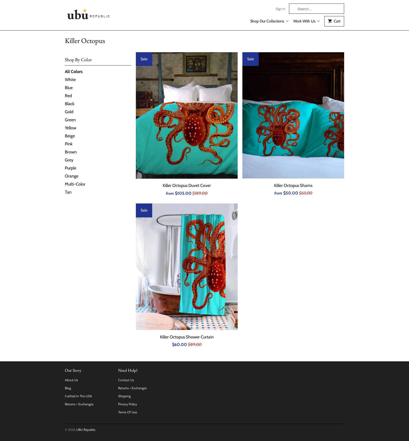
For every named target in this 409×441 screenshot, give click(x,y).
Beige (70, 135)
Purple (70, 168)
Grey (69, 160)
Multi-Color (75, 184)
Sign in (280, 9)
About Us (71, 380)
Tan (68, 192)
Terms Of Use (127, 412)
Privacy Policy (127, 404)
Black (69, 103)
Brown (71, 152)
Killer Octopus (85, 40)
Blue (69, 87)
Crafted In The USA (78, 396)
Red (68, 95)
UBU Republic (85, 430)
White (70, 79)
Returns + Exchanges (79, 404)
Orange (71, 176)
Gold (69, 111)
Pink (68, 144)
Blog (68, 388)
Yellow (70, 127)
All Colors (74, 71)
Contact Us (126, 380)
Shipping (124, 396)
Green (70, 119)
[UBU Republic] (88, 13)
